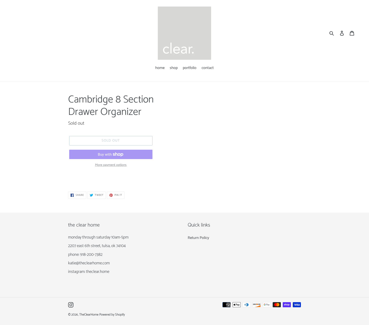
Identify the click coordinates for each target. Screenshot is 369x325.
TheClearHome (88, 314)
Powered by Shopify (112, 314)
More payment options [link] (111, 165)
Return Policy (198, 238)
